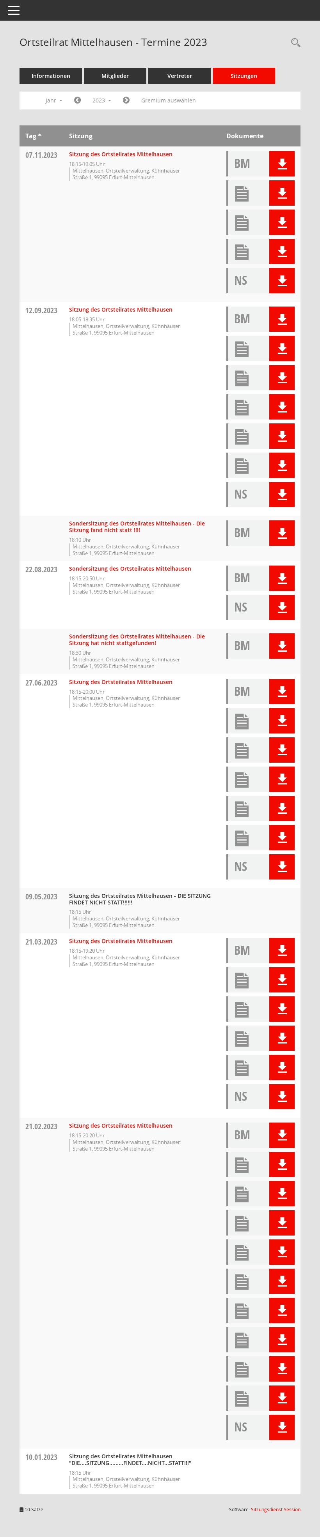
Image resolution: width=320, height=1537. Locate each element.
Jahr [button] (52, 100)
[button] (282, 163)
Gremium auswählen (168, 100)
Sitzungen (244, 75)
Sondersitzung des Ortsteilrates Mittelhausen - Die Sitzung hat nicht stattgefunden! (137, 640)
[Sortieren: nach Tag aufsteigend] (39, 136)
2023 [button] (99, 100)
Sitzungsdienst (275, 1509)
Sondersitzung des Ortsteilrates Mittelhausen (130, 568)
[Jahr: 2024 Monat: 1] (126, 100)
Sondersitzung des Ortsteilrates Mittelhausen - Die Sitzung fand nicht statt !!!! (137, 527)
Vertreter (179, 75)
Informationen (51, 75)
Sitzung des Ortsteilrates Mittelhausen (120, 154)
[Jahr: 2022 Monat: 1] (77, 100)
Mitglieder (115, 75)
